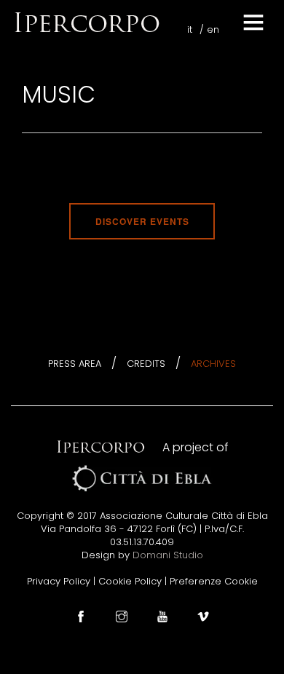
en (213, 29)
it (189, 29)
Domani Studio (168, 555)
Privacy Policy (58, 581)
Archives (213, 363)
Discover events (142, 221)
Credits (146, 363)
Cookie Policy (130, 581)
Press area (74, 363)
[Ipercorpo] (86, 22)
